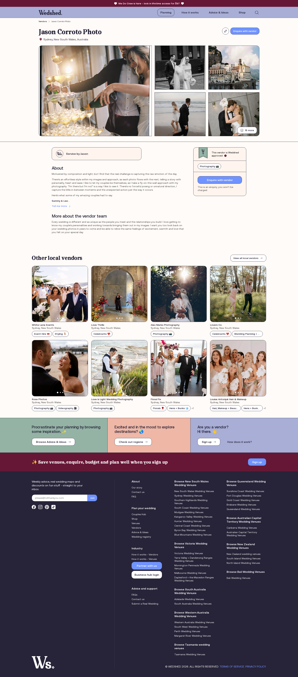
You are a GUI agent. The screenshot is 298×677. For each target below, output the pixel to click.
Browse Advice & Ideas (51, 441)
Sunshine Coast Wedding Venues (245, 491)
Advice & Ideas (219, 12)
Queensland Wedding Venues (243, 509)
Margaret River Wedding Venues (192, 635)
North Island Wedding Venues (243, 563)
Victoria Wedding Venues (188, 553)
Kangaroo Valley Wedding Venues (193, 516)
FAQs (134, 594)
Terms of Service (232, 666)
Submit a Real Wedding (145, 603)
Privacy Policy (255, 666)
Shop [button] (242, 12)
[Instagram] (40, 507)
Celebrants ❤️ (101, 333)
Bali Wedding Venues (238, 578)
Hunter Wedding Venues (188, 521)
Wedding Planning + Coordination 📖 (248, 333)
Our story (137, 487)
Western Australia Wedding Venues (194, 622)
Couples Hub (139, 514)
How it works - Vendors (145, 554)
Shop (135, 518)
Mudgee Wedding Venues (188, 512)
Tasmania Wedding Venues (189, 654)
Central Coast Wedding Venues (192, 525)
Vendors (43, 21)
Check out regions (131, 441)
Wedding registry (141, 536)
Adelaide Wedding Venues (189, 599)
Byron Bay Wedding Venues (189, 530)
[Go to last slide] (36, 294)
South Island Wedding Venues (243, 558)
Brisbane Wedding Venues (241, 504)
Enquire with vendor (244, 31)
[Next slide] (83, 294)
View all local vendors (245, 258)
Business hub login (147, 574)
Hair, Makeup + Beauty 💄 (226, 408)
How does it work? (239, 441)
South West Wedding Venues (190, 626)
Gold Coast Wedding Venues (243, 500)
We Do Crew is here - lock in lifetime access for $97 (149, 3)
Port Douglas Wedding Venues (244, 495)
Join (92, 498)
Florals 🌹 (158, 408)
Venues (136, 523)
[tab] (57, 318)
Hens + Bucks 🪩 (178, 408)
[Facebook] (34, 507)
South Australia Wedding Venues (192, 603)
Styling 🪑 (60, 333)
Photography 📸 (209, 166)
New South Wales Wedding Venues (194, 491)
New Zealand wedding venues (243, 554)
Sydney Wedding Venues (188, 495)
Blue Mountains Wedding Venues (192, 534)
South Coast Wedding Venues (191, 507)
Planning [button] (165, 12)
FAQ (134, 496)
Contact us (138, 492)
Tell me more (59, 206)
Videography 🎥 (67, 408)
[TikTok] (53, 507)
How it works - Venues (144, 559)
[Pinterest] (47, 507)
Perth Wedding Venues (187, 631)
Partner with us (147, 565)
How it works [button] (190, 12)
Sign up (207, 441)
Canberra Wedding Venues (242, 527)
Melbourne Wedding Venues (190, 573)
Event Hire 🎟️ (42, 333)
